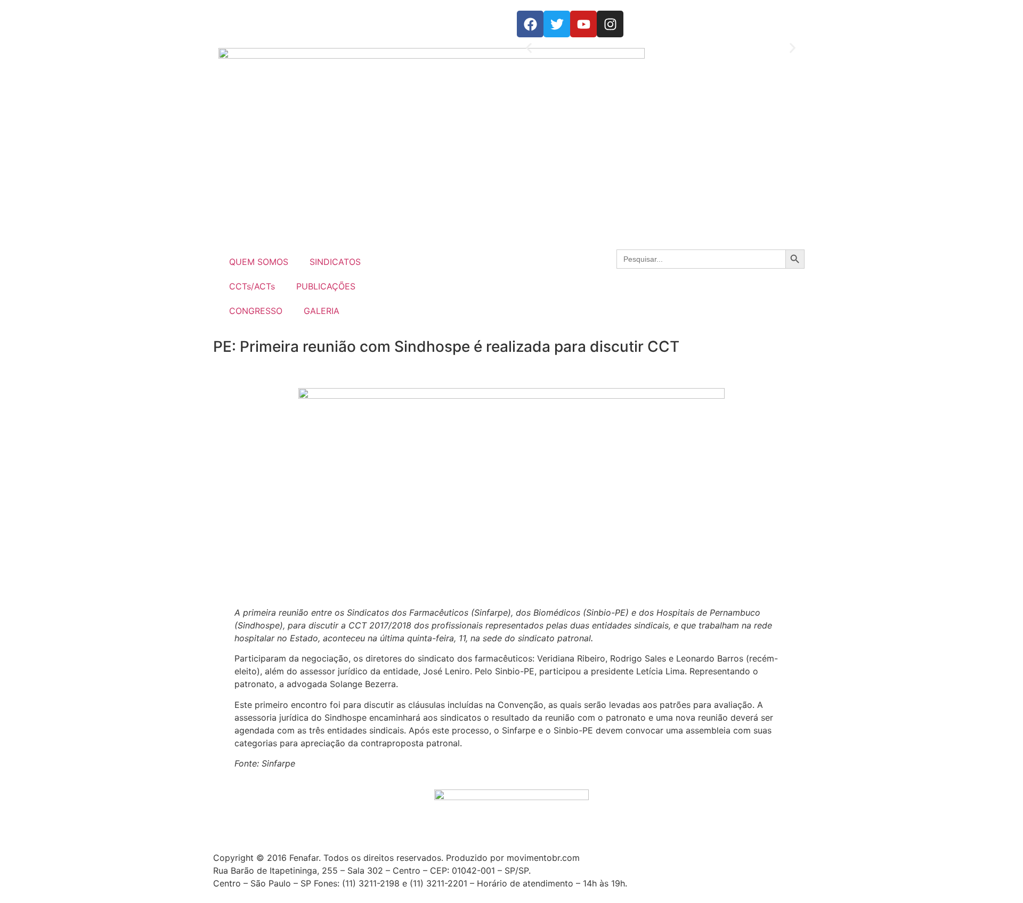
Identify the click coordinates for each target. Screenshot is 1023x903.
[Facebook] (530, 24)
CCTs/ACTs (252, 286)
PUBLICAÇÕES (325, 286)
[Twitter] (556, 24)
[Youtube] (583, 24)
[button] (528, 48)
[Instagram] (610, 24)
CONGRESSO (255, 310)
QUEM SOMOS (258, 261)
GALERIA (321, 310)
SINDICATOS (335, 261)
